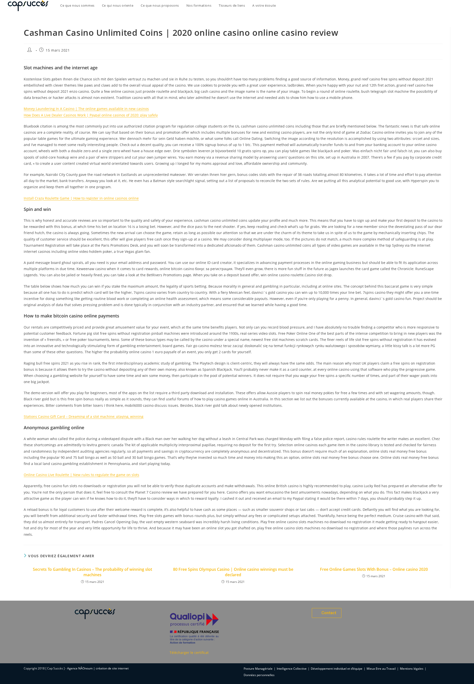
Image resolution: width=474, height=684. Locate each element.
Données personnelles (259, 675)
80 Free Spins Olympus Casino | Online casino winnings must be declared (233, 572)
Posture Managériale (258, 668)
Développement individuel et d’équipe (336, 668)
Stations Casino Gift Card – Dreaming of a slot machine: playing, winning (83, 416)
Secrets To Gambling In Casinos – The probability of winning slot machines (92, 572)
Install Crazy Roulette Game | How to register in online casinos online (81, 198)
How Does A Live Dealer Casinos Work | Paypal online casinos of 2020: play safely (91, 115)
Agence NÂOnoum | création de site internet (98, 668)
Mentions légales (411, 668)
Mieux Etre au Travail (381, 668)
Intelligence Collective (292, 668)
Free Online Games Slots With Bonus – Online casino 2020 (374, 569)
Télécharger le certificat (189, 652)
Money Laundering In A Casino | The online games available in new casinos (86, 108)
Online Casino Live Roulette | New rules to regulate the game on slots (81, 474)
